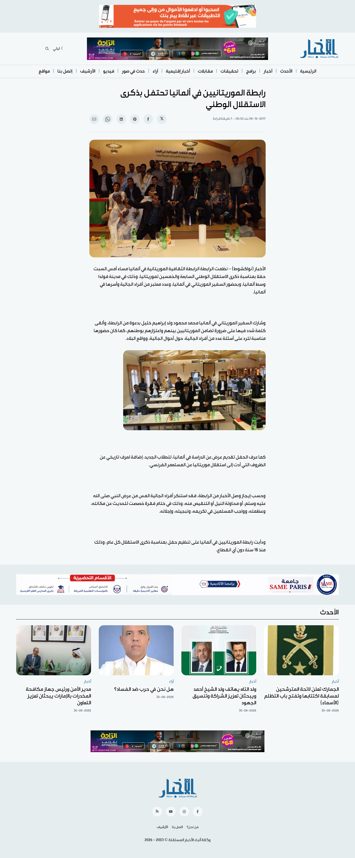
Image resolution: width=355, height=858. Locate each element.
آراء (155, 71)
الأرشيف (87, 71)
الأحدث (286, 71)
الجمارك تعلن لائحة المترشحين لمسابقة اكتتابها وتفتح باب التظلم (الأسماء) (301, 696)
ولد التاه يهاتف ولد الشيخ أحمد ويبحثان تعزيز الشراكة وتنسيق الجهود (224, 696)
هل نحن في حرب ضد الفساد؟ (144, 689)
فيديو (108, 71)
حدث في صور (133, 71)
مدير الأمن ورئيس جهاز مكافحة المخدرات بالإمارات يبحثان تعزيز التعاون (58, 696)
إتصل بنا (64, 71)
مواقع (44, 71)
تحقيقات (229, 71)
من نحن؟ (193, 827)
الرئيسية (308, 71)
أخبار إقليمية (178, 71)
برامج (251, 71)
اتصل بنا (177, 827)
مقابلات (205, 71)
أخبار (268, 71)
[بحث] (47, 49)
